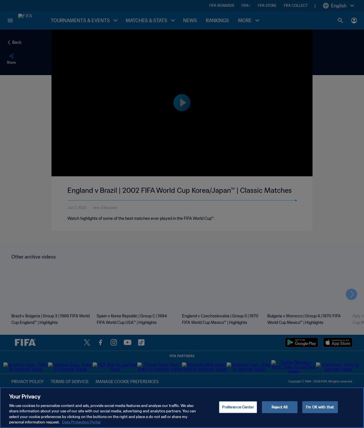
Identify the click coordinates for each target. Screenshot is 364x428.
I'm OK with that (320, 407)
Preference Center (238, 407)
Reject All (280, 407)
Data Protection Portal (81, 422)
